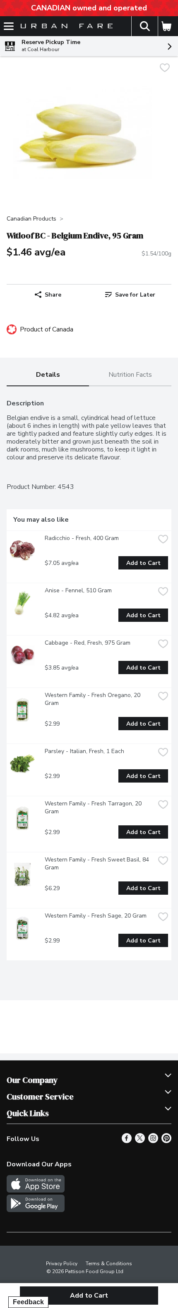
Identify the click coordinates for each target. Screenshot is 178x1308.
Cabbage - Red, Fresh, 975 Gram (87, 643)
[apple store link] (36, 1190)
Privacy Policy (61, 1263)
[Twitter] (140, 1141)
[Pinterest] (166, 1141)
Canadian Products (31, 219)
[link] (130, 294)
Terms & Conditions (109, 1263)
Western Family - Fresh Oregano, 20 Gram (93, 699)
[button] (144, 26)
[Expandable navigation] (8, 26)
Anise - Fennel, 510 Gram (78, 590)
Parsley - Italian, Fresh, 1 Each (84, 751)
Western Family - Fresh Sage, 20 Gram (96, 916)
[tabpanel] (89, 676)
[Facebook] (127, 1141)
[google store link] (36, 1210)
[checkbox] (164, 69)
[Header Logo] (65, 26)
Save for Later (135, 295)
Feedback (28, 1302)
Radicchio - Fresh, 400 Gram (82, 538)
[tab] (48, 375)
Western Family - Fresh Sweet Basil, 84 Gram (98, 863)
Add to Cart (143, 563)
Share (53, 295)
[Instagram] (153, 1141)
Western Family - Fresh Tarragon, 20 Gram (94, 807)
